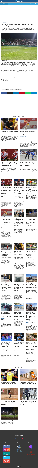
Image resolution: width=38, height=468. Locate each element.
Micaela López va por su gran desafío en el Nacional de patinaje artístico (28, 133)
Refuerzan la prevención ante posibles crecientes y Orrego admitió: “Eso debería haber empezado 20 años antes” (31, 316)
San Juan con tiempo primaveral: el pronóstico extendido (31, 253)
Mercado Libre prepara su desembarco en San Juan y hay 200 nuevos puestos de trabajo (9, 383)
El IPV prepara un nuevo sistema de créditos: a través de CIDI (28, 383)
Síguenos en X (7, 457)
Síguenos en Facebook (7, 446)
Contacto (13, 432)
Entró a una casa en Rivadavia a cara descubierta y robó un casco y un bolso (28, 403)
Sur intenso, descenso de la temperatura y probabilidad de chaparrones (9, 403)
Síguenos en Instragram (7, 450)
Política (27, 322)
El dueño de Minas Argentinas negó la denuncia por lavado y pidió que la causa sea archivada (19, 190)
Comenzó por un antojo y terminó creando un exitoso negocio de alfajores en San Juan (6, 285)
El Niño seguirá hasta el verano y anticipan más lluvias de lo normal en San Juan (19, 315)
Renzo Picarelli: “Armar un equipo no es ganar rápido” (9, 132)
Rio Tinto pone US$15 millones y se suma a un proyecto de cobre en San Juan (31, 285)
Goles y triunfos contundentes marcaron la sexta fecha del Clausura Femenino (27, 164)
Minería (27, 289)
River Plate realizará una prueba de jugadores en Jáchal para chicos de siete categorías (9, 164)
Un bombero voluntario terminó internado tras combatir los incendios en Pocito (6, 254)
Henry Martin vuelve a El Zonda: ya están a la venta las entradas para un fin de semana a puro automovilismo (31, 345)
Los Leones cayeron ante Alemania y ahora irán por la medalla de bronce (6, 344)
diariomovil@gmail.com (19, 435)
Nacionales (3, 318)
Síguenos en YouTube (7, 461)
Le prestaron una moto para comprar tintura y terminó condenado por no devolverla (19, 285)
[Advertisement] (19, 12)
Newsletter (24, 432)
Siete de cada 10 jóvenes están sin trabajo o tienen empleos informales (6, 314)
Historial (18, 432)
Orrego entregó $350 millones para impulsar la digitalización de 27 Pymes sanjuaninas (19, 220)
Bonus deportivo (5, 22)
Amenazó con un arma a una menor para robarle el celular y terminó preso (13, 3)
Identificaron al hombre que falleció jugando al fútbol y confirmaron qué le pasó (8, 422)
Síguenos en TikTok (7, 454)
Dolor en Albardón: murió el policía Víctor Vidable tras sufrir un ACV (19, 344)
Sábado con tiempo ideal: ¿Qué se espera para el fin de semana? (31, 190)
